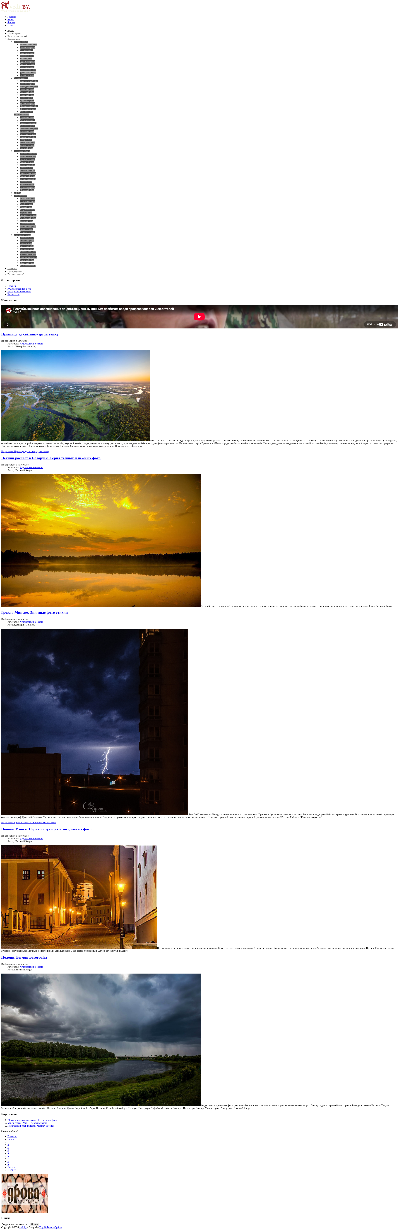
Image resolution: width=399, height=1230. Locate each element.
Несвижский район (27, 224)
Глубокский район (27, 89)
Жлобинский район (27, 126)
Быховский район (27, 240)
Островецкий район (27, 176)
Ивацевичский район (28, 70)
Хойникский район (27, 145)
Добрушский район (27, 120)
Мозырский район (27, 131)
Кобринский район (27, 56)
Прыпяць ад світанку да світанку (29, 334)
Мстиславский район (28, 252)
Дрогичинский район (28, 73)
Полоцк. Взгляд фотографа (24, 957)
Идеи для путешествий (17, 36)
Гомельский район (27, 117)
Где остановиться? (15, 274)
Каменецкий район (27, 53)
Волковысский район (28, 157)
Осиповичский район (28, 254)
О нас (10, 25)
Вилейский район (26, 229)
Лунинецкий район (27, 67)
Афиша (10, 30)
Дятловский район (27, 162)
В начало (12, 1136)
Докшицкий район (27, 92)
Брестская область (21, 42)
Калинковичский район (29, 129)
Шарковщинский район (29, 106)
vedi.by (23, 1227)
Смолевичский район (28, 215)
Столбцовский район (28, 218)
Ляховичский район (27, 64)
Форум (11, 22)
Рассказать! (13, 294)
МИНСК (17, 193)
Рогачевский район (27, 143)
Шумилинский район (28, 109)
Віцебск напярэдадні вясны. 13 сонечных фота (32, 1120)
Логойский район (26, 204)
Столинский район (27, 75)
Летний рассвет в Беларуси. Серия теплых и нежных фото (51, 458)
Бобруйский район (27, 238)
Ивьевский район (26, 168)
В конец (11, 1170)
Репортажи (12, 268)
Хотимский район (27, 260)
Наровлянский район (28, 134)
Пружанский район (27, 61)
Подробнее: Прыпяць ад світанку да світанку (25, 451)
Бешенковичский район (29, 81)
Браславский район (27, 84)
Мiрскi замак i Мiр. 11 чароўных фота (27, 1123)
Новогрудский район (28, 173)
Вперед (11, 1167)
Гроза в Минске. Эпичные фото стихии (34, 612)
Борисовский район (27, 201)
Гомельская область (21, 115)
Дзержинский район (27, 232)
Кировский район (27, 246)
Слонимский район (27, 187)
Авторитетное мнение (19, 291)
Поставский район (27, 95)
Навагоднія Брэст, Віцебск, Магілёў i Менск (30, 1125)
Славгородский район (28, 257)
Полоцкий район (26, 98)
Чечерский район (26, 148)
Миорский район (26, 112)
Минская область (20, 196)
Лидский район (26, 182)
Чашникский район (27, 103)
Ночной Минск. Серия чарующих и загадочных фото (46, 829)
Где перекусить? (14, 271)
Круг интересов (14, 33)
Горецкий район (26, 243)
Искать (34, 1224)
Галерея (11, 286)
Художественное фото (19, 288)
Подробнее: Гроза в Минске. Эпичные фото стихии (28, 822)
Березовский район (27, 47)
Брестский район (26, 50)
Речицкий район (26, 140)
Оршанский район (27, 101)
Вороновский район (27, 159)
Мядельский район (27, 210)
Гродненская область (22, 151)
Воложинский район (28, 227)
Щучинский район (27, 190)
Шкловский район (27, 263)
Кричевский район (27, 249)
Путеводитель (13, 39)
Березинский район (27, 199)
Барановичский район (28, 45)
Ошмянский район (27, 185)
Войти (10, 19)
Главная (11, 16)
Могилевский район (28, 266)
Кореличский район (27, 171)
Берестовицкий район (28, 154)
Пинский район (26, 59)
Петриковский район (28, 137)
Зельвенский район (27, 165)
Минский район (26, 207)
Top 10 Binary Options (50, 1227)
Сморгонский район (28, 179)
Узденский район (26, 221)
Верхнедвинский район (29, 87)
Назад (10, 1139)
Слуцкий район (26, 213)
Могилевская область (22, 235)
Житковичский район (28, 123)
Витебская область (21, 78)
